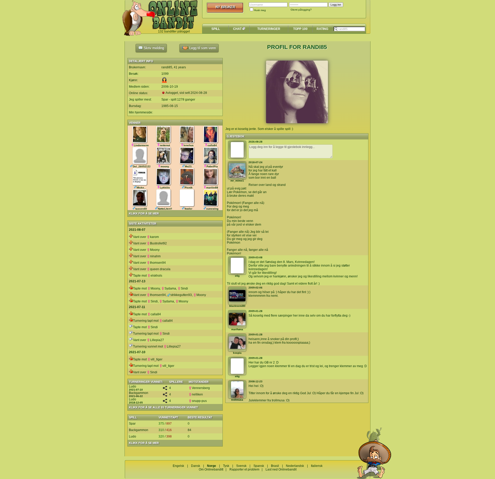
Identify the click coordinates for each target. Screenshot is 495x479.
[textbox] (349, 29)
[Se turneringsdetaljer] (165, 389)
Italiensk (317, 466)
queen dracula (160, 269)
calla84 (156, 314)
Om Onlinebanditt (211, 469)
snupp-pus (199, 401)
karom (154, 237)
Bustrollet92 (158, 243)
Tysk (226, 466)
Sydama (170, 288)
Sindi (184, 288)
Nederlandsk (295, 466)
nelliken (197, 394)
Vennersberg (201, 388)
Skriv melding (153, 48)
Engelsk (178, 466)
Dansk (195, 466)
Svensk (241, 466)
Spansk (258, 466)
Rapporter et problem (244, 469)
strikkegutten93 (181, 295)
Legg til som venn (202, 48)
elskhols (156, 275)
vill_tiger (156, 359)
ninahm (155, 256)
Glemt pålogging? (301, 9)
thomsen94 (158, 263)
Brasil (275, 466)
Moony (155, 250)
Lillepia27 (157, 340)
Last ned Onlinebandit (281, 469)
